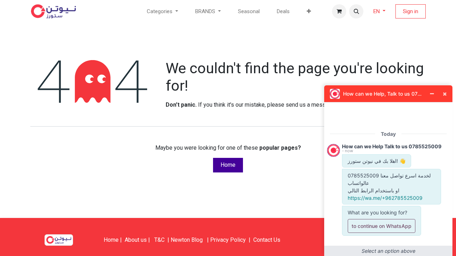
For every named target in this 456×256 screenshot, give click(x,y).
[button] (356, 11)
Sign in (410, 11)
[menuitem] (248, 11)
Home (228, 164)
